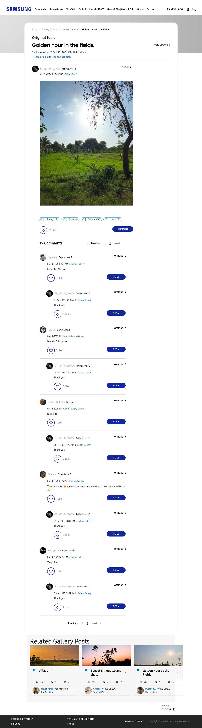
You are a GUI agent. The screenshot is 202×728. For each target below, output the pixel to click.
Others (140, 9)
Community (40, 9)
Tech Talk (70, 9)
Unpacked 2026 (96, 9)
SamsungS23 (94, 219)
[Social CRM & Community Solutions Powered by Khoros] (168, 708)
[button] (127, 67)
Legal (70, 724)
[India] (18, 8)
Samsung (73, 219)
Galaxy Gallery (56, 9)
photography (52, 219)
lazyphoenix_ (47, 688)
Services (151, 9)
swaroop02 (150, 688)
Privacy (15, 724)
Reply (116, 277)
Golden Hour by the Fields (156, 672)
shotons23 (115, 219)
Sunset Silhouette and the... (106, 672)
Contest (82, 9)
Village (43, 671)
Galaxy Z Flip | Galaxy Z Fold (120, 9)
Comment (122, 229)
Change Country (134, 721)
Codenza (97, 688)
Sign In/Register (175, 9)
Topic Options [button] (160, 44)
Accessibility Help (22, 719)
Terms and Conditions (80, 719)
